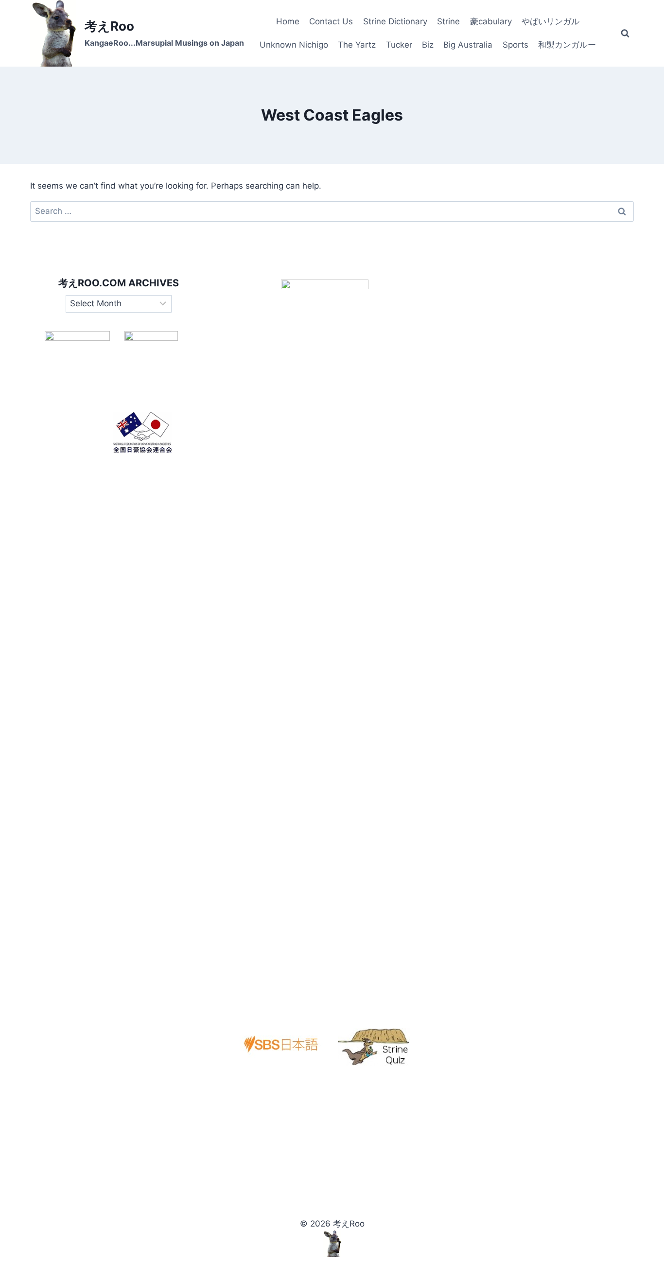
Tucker (399, 45)
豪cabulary (491, 21)
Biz (428, 45)
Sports (515, 45)
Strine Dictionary (395, 21)
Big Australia (467, 45)
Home (287, 21)
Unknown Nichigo (294, 45)
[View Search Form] (625, 33)
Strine (448, 21)
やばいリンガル (550, 21)
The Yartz (357, 45)
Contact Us (331, 21)
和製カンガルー (567, 45)
